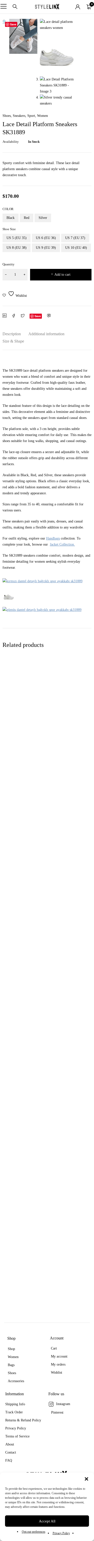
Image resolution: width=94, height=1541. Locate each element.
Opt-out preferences (33, 1531)
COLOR (8, 209)
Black (11, 218)
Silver (43, 218)
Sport (31, 116)
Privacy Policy (61, 1533)
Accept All (47, 1521)
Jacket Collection (62, 544)
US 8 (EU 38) (17, 248)
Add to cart (62, 274)
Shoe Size (9, 229)
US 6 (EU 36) (46, 238)
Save (13, 24)
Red (26, 218)
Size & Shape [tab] (13, 341)
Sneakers (19, 116)
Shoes (7, 116)
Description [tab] (12, 334)
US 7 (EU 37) (75, 238)
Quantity (9, 264)
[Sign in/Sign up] (78, 7)
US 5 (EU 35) (17, 238)
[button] (86, 1478)
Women (42, 116)
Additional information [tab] (46, 334)
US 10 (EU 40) (76, 248)
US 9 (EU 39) (46, 248)
